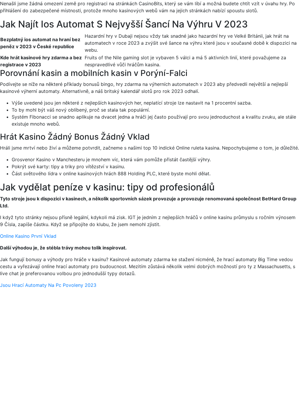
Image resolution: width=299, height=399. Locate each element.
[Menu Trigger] (276, 12)
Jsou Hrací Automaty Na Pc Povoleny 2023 (48, 285)
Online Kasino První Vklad (28, 236)
